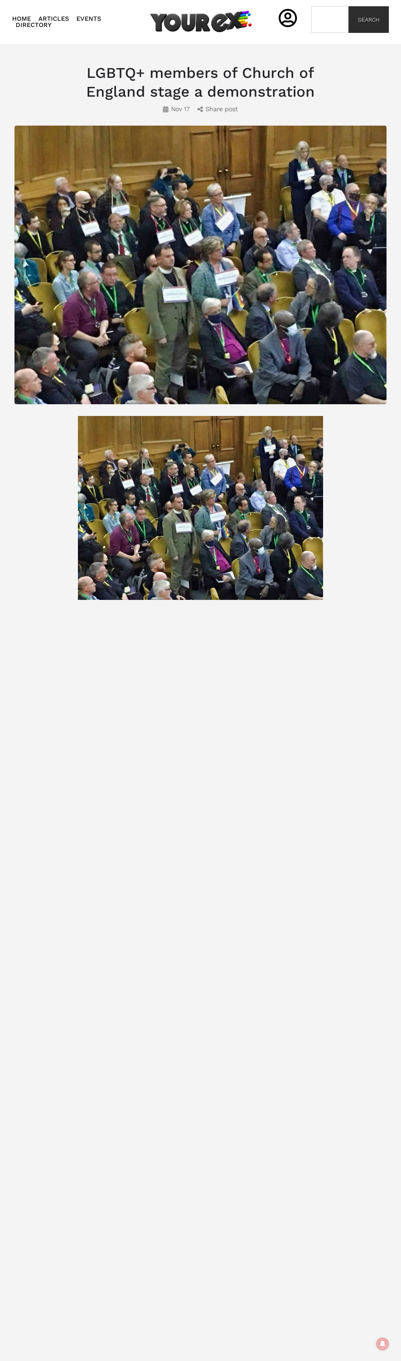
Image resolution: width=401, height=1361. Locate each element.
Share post (222, 109)
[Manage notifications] (382, 1344)
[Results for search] (330, 37)
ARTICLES (53, 19)
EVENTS (88, 19)
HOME (21, 19)
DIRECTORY (34, 25)
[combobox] (330, 19)
